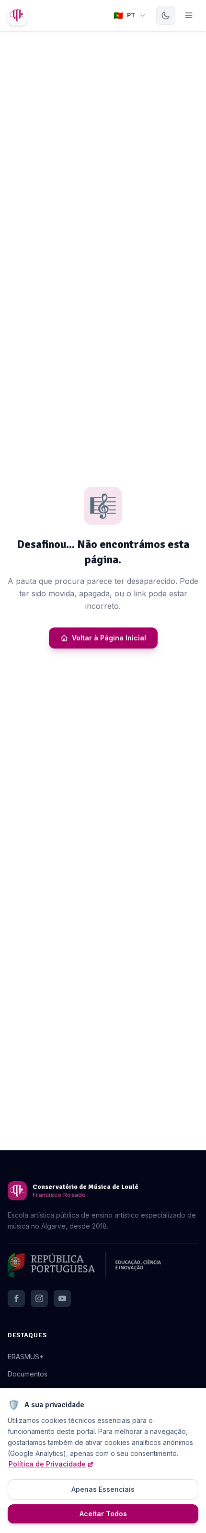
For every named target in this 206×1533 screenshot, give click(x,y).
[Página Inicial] (17, 15)
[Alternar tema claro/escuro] (165, 15)
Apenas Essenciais (103, 1489)
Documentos (27, 1374)
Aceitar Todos (103, 1514)
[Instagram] (39, 1298)
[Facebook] (16, 1298)
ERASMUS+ (26, 1357)
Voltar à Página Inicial (109, 638)
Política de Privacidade (47, 1464)
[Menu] (188, 15)
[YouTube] (62, 1298)
